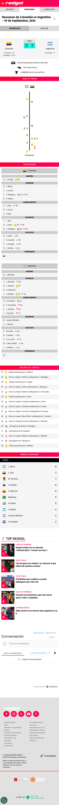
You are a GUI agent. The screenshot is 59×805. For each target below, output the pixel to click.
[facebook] (6, 714)
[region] (29, 660)
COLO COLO (33, 725)
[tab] (12, 653)
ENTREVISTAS (8, 746)
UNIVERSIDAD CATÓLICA (37, 730)
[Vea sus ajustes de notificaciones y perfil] (55, 653)
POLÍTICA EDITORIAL (10, 735)
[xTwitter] (21, 714)
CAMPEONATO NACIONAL (37, 733)
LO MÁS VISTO (49, 9)
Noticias (9, 9)
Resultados (29, 9)
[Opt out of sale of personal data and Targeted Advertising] (4, 800)
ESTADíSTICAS (14, 28)
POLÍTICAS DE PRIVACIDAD (12, 733)
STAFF (6, 725)
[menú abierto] (2, 3)
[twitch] (36, 714)
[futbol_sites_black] (48, 757)
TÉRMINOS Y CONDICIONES (12, 727)
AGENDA (6, 730)
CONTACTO (7, 740)
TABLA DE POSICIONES (37, 738)
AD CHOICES (8, 743)
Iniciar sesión (38, 633)
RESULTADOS (34, 735)
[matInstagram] (14, 714)
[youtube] (29, 714)
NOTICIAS (44, 28)
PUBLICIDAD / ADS (10, 738)
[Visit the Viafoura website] (52, 686)
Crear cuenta (50, 633)
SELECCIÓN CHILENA (36, 722)
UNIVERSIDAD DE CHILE (37, 727)
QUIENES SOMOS (9, 722)
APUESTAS (33, 740)
